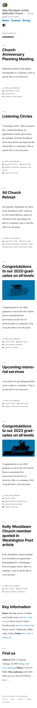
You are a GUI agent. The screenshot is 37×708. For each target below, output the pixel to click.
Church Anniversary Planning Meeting (18, 54)
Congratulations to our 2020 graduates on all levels (18, 271)
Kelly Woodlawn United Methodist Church (15, 12)
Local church (9, 94)
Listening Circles (17, 116)
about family (9, 345)
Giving (26, 20)
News (5, 20)
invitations (15, 167)
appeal (7, 167)
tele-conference (26, 625)
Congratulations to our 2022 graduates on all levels (18, 430)
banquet (8, 244)
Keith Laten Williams (12, 88)
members (8, 97)
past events (17, 97)
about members (11, 592)
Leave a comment (11, 173)
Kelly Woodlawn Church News (16, 501)
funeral (7, 406)
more (4, 680)
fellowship (16, 244)
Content (16, 20)
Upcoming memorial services (18, 369)
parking (11, 667)
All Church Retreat (11, 194)
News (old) (26, 164)
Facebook (6, 702)
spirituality (23, 247)
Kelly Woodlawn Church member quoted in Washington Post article (17, 535)
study (30, 247)
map (22, 663)
